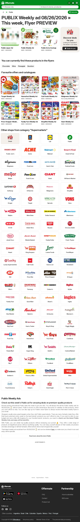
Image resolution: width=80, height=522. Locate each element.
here (52, 429)
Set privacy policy (28, 519)
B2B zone (65, 498)
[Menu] (77, 3)
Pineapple (21, 66)
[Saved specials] (69, 3)
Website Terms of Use (43, 519)
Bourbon (31, 66)
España (39, 513)
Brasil (22, 513)
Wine (14, 66)
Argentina (16, 513)
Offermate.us (16, 519)
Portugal (55, 513)
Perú (50, 513)
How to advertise (67, 495)
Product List (46, 502)
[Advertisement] (40, 457)
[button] (73, 3)
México (45, 513)
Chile (26, 513)
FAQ (43, 495)
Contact (44, 498)
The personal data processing (61, 519)
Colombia (32, 513)
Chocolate (6, 66)
